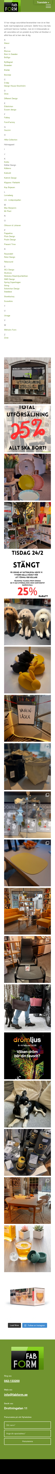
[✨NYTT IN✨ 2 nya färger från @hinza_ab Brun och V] (27, 1007)
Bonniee (7, 74)
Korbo (6, 161)
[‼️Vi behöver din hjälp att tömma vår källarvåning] (27, 429)
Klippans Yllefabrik (12, 182)
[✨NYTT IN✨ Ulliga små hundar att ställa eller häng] (27, 622)
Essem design (10, 109)
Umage (7, 315)
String (6, 285)
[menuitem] (47, 6)
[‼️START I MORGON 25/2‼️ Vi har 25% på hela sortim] (27, 380)
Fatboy (7, 117)
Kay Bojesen (9, 187)
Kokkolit (7, 172)
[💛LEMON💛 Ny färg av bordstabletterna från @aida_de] (27, 863)
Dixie (6, 93)
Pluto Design (9, 236)
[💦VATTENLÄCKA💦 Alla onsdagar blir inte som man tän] (27, 718)
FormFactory (9, 122)
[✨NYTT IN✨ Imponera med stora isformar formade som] (27, 1248)
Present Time (10, 244)
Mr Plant (7, 211)
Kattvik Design (10, 177)
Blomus (7, 51)
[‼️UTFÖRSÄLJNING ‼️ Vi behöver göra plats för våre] (27, 1200)
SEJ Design (9, 269)
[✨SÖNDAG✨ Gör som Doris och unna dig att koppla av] (27, 1104)
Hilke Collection (10, 139)
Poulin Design (10, 239)
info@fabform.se (16, 1394)
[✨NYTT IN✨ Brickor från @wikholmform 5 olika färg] (27, 477)
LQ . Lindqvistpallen (12, 199)
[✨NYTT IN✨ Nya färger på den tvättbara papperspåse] (27, 766)
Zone (6, 337)
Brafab (7, 70)
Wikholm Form (10, 329)
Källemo (7, 168)
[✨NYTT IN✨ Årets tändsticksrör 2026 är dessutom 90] (27, 1152)
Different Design (11, 98)
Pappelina (8, 233)
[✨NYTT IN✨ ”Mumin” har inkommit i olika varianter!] (27, 814)
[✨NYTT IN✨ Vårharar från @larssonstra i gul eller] (27, 670)
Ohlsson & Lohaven (12, 225)
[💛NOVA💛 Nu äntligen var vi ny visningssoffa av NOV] (27, 911)
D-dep (6, 82)
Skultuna (8, 272)
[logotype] (23, 6)
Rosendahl (8, 253)
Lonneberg (8, 195)
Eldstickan (8, 106)
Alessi (6, 43)
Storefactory (9, 296)
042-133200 (12, 1381)
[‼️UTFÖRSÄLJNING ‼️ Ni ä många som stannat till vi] (27, 959)
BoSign (7, 57)
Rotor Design (9, 257)
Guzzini (7, 130)
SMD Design (9, 279)
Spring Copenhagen (12, 282)
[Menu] (47, 6)
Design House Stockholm (15, 85)
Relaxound (8, 261)
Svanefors (8, 301)
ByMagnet (8, 62)
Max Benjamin (10, 207)
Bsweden (8, 65)
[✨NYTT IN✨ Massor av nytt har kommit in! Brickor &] (27, 525)
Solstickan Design (12, 288)
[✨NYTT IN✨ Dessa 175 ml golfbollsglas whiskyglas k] (27, 1297)
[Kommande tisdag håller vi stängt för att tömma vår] (27, 573)
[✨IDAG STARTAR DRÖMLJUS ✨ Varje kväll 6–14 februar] (27, 1055)
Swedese (8, 291)
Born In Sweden (11, 54)
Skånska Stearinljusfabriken (16, 275)
